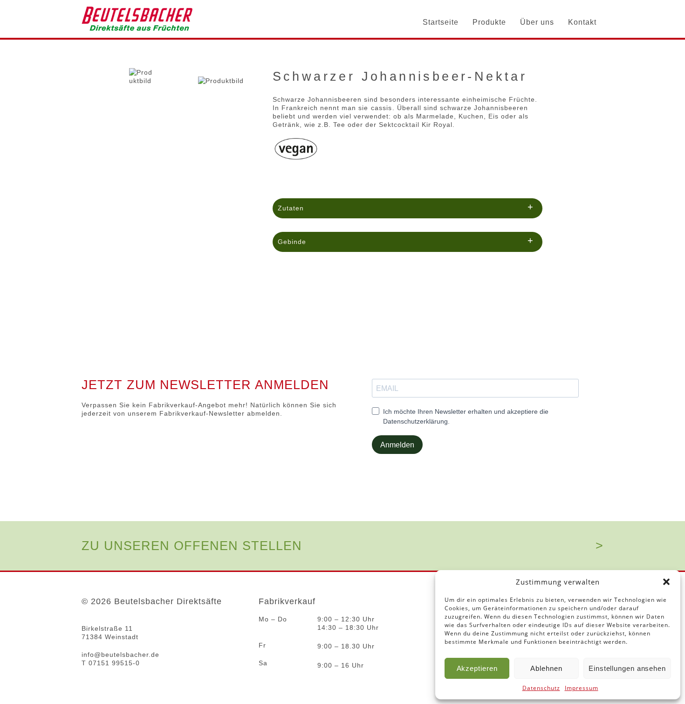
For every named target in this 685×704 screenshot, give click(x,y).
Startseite (441, 22)
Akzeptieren (477, 668)
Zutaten (406, 207)
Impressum (581, 688)
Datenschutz (541, 688)
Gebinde (406, 240)
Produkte (489, 22)
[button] (666, 581)
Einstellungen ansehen (627, 668)
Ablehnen (546, 668)
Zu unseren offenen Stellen (192, 546)
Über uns (537, 22)
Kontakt (582, 22)
